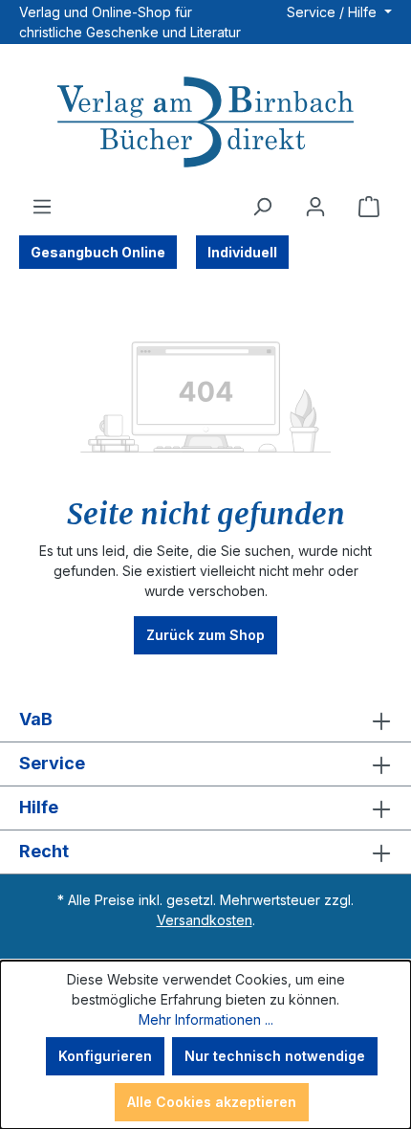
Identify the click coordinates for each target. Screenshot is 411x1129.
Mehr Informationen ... (206, 1019)
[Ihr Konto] (315, 207)
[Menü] (42, 207)
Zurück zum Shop (205, 635)
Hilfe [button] (38, 807)
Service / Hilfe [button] (333, 12)
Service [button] (52, 763)
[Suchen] (262, 207)
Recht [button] (44, 851)
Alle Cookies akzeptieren (211, 1102)
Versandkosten (204, 920)
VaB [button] (36, 719)
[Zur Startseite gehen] (205, 124)
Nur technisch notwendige (274, 1056)
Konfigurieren (105, 1056)
